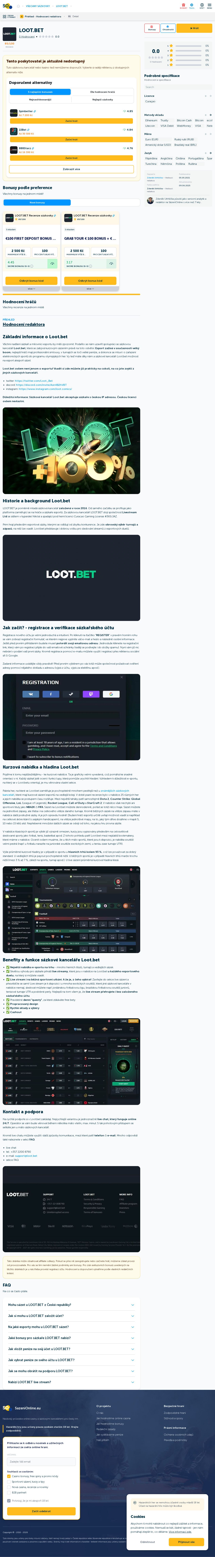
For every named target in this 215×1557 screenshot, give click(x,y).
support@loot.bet (26, 1155)
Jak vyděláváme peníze (109, 1434)
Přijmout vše (186, 1542)
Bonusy (152, 29)
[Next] (210, 96)
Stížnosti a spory (173, 1418)
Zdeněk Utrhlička (155, 178)
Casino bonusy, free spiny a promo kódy (35, 1476)
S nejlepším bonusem (40, 92)
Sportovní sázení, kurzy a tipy (28, 1481)
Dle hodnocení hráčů (102, 92)
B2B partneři (19, 1492)
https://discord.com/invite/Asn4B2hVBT (41, 384)
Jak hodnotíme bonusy (110, 1423)
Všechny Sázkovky (38, 6)
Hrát (196, 28)
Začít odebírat (41, 1511)
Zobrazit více (71, 169)
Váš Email (11, 1455)
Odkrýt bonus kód (31, 280)
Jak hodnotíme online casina (113, 1418)
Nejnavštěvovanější (40, 99)
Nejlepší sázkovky (102, 99)
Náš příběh (102, 1440)
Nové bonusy (37, 202)
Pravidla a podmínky (175, 1440)
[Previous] (206, 96)
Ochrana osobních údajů (178, 1434)
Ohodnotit (168, 29)
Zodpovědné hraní (175, 1412)
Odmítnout (147, 1542)
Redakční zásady (106, 1429)
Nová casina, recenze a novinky (30, 1487)
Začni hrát (71, 121)
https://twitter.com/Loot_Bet (34, 380)
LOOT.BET (62, 6)
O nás (99, 1412)
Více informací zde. (180, 1531)
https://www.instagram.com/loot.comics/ (45, 389)
